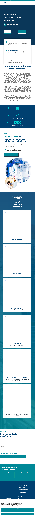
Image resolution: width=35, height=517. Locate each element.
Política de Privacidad (20, 515)
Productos (22, 31)
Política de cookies (14, 515)
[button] (33, 500)
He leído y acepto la (9, 453)
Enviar (13, 456)
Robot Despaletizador (24, 487)
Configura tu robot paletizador (11, 154)
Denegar (17, 511)
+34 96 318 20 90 (13, 25)
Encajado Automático (24, 489)
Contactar (7, 31)
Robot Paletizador (23, 485)
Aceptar (17, 508)
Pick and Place (8, 498)
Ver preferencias (17, 513)
